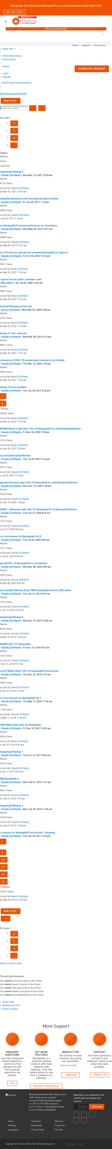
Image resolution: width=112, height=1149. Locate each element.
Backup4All (36, 1125)
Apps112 (41, 1107)
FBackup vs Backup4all (46, 1086)
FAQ (13, 1083)
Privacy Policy (37, 1130)
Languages (13, 1130)
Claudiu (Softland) (11, 175)
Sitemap (70, 1144)
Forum (80, 1144)
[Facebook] (76, 1114)
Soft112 (33, 1107)
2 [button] (14, 123)
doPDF (41, 1103)
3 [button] (14, 131)
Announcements (13, 94)
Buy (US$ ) (14, 12)
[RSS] (84, 1120)
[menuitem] (12, 55)
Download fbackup (91, 68)
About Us (59, 1121)
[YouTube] (76, 1120)
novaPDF (33, 1103)
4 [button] (14, 138)
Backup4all (34, 1100)
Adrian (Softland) (19, 268)
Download (36, 1121)
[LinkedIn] (91, 1114)
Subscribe (71, 1075)
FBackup (12, 1125)
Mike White (7, 283)
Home (11, 1121)
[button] (14, 145)
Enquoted (33, 1110)
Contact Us (99, 1075)
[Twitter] (84, 1114)
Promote (59, 1130)
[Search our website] (105, 19)
